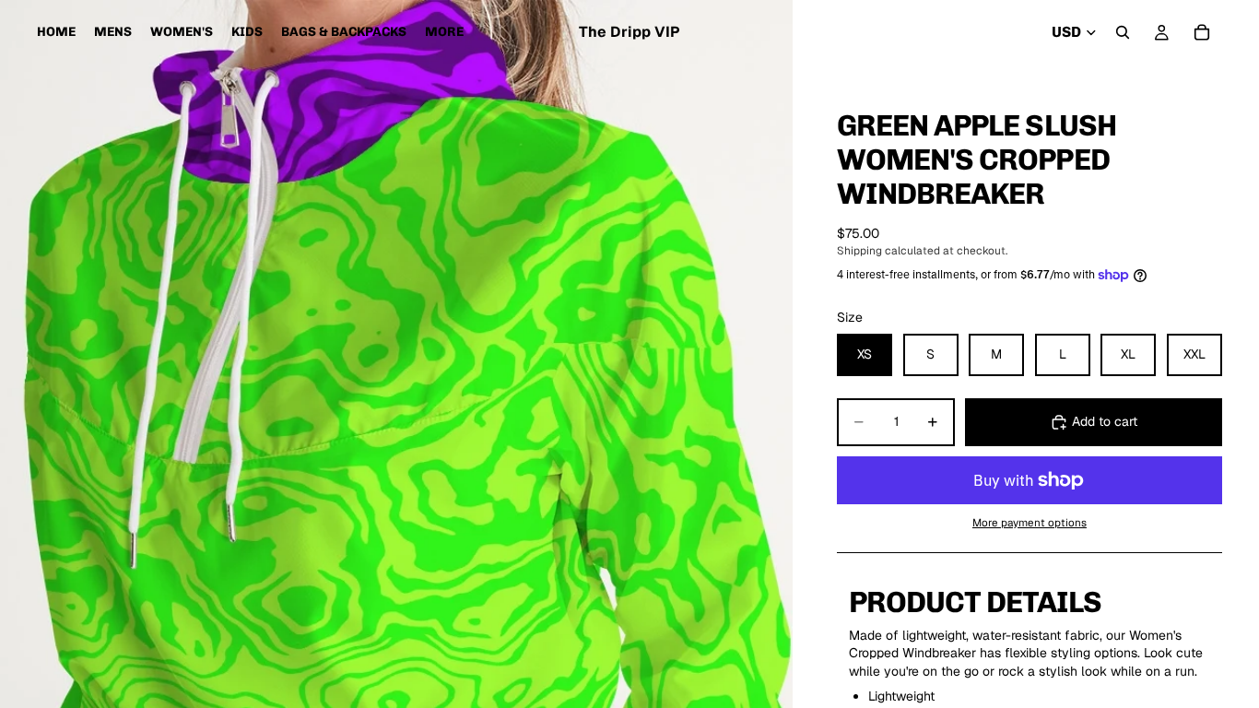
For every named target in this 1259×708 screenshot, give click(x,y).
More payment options (1029, 522)
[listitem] (444, 32)
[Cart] (1202, 32)
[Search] (1122, 32)
